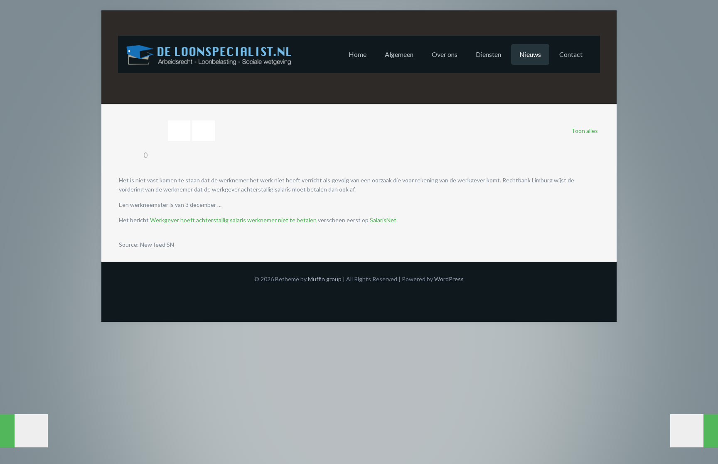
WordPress (449, 278)
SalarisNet (383, 219)
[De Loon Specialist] (213, 54)
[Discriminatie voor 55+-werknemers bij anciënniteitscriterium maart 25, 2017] (694, 430)
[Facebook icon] (359, 292)
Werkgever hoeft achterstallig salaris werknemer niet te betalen (233, 219)
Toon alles (584, 130)
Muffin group (325, 278)
